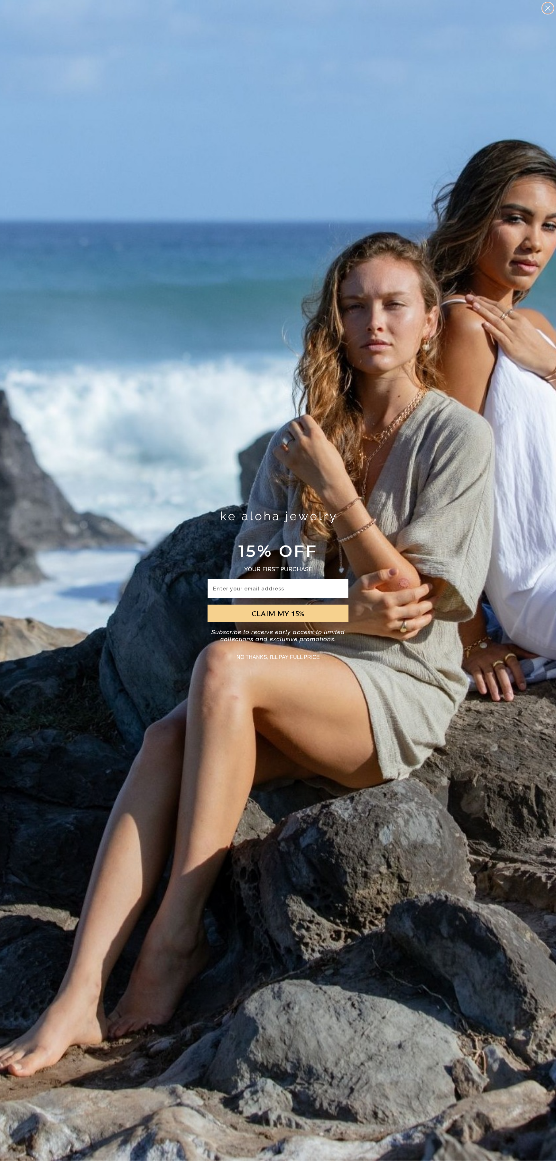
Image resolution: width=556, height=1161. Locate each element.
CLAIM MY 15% (278, 613)
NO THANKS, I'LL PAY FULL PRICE (278, 657)
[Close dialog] (547, 8)
